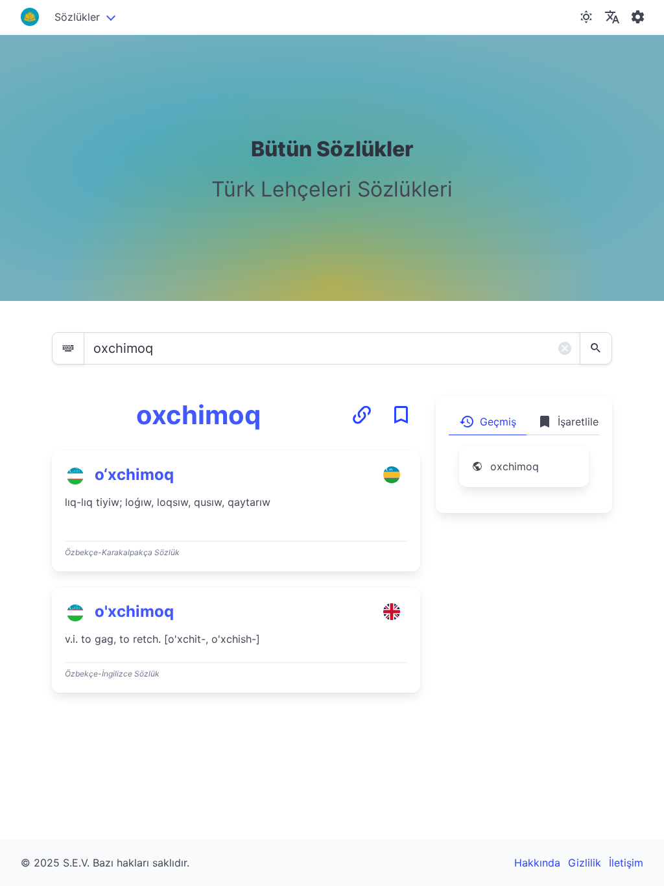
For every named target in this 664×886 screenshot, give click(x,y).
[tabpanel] (524, 474)
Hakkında (537, 862)
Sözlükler (77, 16)
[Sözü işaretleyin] (400, 415)
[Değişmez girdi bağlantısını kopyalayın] (361, 415)
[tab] (488, 422)
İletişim (626, 862)
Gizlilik (584, 862)
